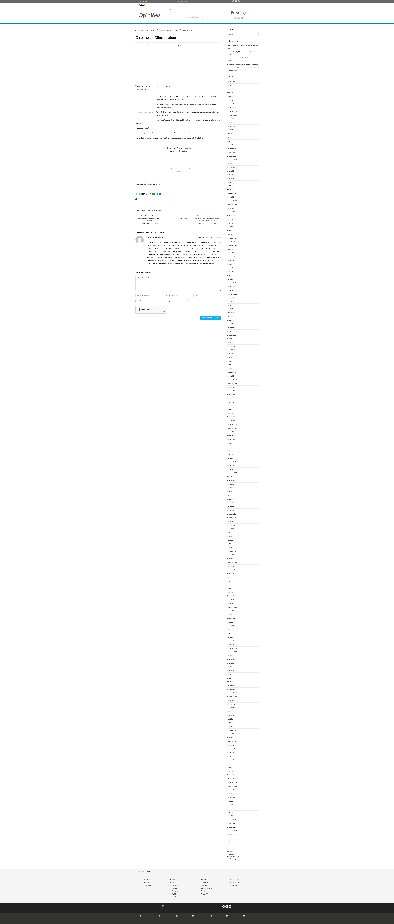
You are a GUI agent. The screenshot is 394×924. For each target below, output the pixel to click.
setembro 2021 (231, 301)
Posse (178, 216)
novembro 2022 (232, 249)
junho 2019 (230, 402)
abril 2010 (230, 812)
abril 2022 (230, 275)
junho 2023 (230, 223)
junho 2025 (230, 134)
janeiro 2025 (231, 152)
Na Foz (174, 879)
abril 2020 (230, 365)
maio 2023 (230, 227)
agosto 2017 (231, 484)
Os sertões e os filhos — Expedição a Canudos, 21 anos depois (149, 218)
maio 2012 (230, 719)
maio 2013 (230, 674)
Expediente (147, 882)
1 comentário (187, 30)
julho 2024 (230, 174)
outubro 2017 (231, 477)
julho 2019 (230, 398)
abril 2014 (230, 633)
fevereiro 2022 (231, 283)
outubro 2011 (231, 745)
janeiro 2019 (231, 421)
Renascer (175, 885)
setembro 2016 (231, 525)
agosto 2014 (231, 618)
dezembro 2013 (232, 648)
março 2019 (230, 413)
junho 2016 (230, 536)
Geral (174, 897)
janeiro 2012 (231, 734)
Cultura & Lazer (206, 888)
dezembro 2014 (232, 603)
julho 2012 (230, 711)
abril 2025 (230, 141)
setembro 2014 (231, 614)
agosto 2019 (231, 394)
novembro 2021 (232, 294)
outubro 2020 (231, 342)
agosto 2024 (231, 171)
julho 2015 (230, 577)
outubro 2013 (231, 655)
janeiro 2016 (231, 555)
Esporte (204, 885)
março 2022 (230, 279)
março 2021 (230, 324)
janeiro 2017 (231, 510)
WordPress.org (231, 859)
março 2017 (230, 503)
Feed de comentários (233, 856)
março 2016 (230, 547)
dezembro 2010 (232, 782)
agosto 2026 (231, 81)
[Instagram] (239, 1)
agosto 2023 (231, 215)
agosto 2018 (231, 439)
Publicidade (147, 885)
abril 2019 (230, 409)
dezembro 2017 (232, 469)
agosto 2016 (231, 529)
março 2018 (230, 458)
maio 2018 (230, 450)
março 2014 (230, 637)
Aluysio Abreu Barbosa (146, 30)
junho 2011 (230, 760)
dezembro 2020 (232, 335)
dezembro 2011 (232, 737)
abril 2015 (230, 588)
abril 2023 (230, 230)
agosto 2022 (231, 260)
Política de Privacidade (233, 842)
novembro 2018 (232, 428)
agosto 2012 (231, 708)
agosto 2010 (231, 797)
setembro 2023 (231, 212)
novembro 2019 (232, 383)
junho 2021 (230, 312)
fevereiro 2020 (231, 372)
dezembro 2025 (232, 111)
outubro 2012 (231, 700)
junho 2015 (230, 581)
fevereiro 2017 (231, 506)
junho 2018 (230, 447)
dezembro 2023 (232, 201)
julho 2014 (230, 622)
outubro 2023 (231, 208)
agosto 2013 (231, 663)
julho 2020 (230, 353)
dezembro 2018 (232, 424)
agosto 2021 (231, 305)
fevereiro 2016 (231, 551)
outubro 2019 (231, 387)
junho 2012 (230, 715)
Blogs (203, 891)
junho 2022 (230, 268)
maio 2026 (230, 92)
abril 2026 (230, 96)
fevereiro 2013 (231, 685)
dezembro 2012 (232, 693)
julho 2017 (230, 488)
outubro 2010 (231, 790)
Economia (204, 882)
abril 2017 (230, 499)
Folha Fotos (234, 882)
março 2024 (230, 189)
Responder (217, 237)
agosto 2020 (231, 350)
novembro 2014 (232, 607)
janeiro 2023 (231, 242)
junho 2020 (230, 357)
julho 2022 (230, 264)
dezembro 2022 (232, 245)
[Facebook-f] (233, 1)
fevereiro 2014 (231, 641)
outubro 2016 (231, 521)
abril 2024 (230, 186)
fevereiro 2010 (231, 820)
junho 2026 (230, 89)
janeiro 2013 (231, 689)
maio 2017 (230, 495)
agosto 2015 (231, 573)
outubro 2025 (231, 119)
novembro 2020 (232, 339)
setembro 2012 (231, 704)
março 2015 (230, 592)
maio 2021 (230, 316)
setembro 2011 (231, 749)
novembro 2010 (232, 786)
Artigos (203, 879)
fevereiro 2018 (231, 462)
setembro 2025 (231, 122)
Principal (175, 891)
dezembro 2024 (232, 156)
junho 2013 (230, 670)
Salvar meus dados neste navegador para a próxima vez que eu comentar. (165, 301)
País (173, 882)
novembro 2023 (232, 204)
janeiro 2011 (231, 778)
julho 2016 (230, 532)
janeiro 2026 (231, 107)
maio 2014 (230, 629)
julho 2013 (230, 667)
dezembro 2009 (232, 827)
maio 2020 (230, 361)
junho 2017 (230, 491)
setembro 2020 (231, 346)
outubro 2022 (231, 253)
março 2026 (230, 100)
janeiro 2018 (231, 465)
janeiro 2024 (231, 197)
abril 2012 (230, 723)
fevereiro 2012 (231, 730)
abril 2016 (230, 544)
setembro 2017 (231, 480)
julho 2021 (230, 309)
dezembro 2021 (232, 290)
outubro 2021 (231, 298)
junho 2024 (230, 178)
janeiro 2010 (231, 823)
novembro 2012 (232, 696)
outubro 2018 (231, 432)
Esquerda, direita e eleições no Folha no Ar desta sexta (242, 64)
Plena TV (204, 894)
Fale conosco (181, 1)
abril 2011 (230, 767)
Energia (174, 888)
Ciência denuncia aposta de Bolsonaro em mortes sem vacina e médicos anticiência (207, 218)
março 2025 (230, 145)
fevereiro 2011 (231, 775)
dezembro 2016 (232, 514)
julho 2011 (230, 756)
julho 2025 (230, 130)
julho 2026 (230, 85)
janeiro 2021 (231, 331)
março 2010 (230, 816)
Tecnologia (234, 885)
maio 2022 (230, 271)
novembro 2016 (232, 518)
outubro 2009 (231, 834)
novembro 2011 (232, 741)
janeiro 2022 (231, 286)
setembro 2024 (231, 167)
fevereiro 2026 (231, 104)
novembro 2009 (232, 831)
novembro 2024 (232, 160)
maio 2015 (230, 585)
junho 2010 (230, 805)
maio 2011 (230, 764)
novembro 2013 (232, 652)
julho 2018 (230, 443)
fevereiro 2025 (231, 148)
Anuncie (186, 1)
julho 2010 (230, 801)
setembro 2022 (231, 257)
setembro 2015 (231, 570)
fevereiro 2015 (231, 596)
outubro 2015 (231, 566)
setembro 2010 (231, 793)
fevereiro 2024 (231, 193)
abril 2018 (230, 454)
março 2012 (230, 726)
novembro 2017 (232, 473)
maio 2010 (230, 808)
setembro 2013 (231, 659)
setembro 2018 (231, 435)
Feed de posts (231, 854)
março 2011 (230, 771)
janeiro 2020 (231, 376)
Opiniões (150, 15)
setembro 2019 (231, 391)
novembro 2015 (232, 562)
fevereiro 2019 (231, 417)
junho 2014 (230, 626)
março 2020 (230, 368)
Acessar (229, 851)
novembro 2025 (232, 115)
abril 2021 (230, 320)
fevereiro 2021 (231, 327)
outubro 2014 (231, 611)
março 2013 (230, 682)
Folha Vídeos (234, 879)
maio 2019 (230, 406)
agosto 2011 (231, 752)
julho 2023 (230, 219)
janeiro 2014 (231, 644)
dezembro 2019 (232, 380)
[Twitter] (236, 1)
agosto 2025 (231, 126)
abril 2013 (230, 678)
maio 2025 (230, 137)
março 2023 (230, 234)
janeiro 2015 (231, 600)
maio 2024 (230, 182)
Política (174, 894)
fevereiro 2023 (231, 238)
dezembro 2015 (232, 558)
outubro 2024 (231, 163)
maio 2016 (230, 540)
